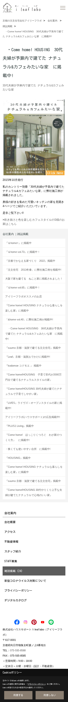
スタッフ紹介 (12, 551)
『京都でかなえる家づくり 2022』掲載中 (30, 260)
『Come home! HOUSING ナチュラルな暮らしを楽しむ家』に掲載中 (34, 308)
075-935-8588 (18, 650)
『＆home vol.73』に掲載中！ (22, 251)
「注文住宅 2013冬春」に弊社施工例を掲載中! (33, 269)
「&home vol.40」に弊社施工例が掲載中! (29, 319)
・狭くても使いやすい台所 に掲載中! (27, 448)
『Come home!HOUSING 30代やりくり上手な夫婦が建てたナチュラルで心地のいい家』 (33, 492)
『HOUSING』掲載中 (18, 457)
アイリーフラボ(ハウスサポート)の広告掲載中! (32, 416)
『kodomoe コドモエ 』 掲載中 (23, 365)
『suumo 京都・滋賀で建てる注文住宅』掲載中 (33, 347)
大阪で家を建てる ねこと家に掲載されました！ (34, 278)
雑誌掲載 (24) (13, 571)
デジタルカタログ (15, 600)
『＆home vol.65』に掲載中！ (22, 287)
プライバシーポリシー (18, 590)
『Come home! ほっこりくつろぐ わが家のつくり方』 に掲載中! (33, 437)
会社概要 (10, 522)
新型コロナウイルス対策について (25, 580)
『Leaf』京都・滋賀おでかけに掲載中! (27, 356)
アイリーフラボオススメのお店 (23, 296)
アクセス (10, 531)
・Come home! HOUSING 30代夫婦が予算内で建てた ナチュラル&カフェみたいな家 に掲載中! (34, 333)
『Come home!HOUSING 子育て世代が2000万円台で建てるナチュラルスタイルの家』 (33, 377)
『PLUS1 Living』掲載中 (19, 425)
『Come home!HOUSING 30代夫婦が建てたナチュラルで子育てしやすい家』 (33, 391)
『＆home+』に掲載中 (18, 242)
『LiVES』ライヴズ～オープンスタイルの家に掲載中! (33, 405)
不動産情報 (11, 541)
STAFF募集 (10, 561)
